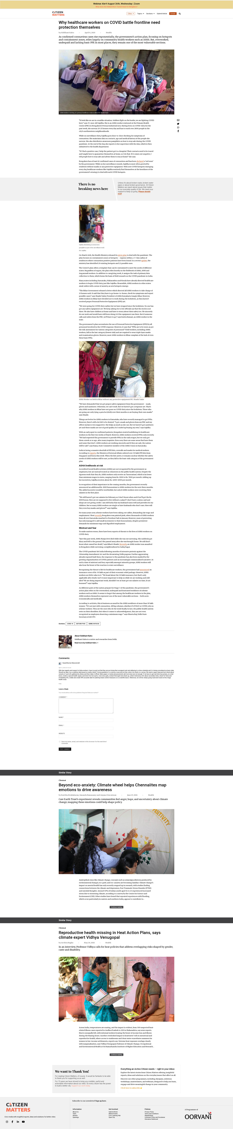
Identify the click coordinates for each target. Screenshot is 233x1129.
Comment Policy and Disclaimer (155, 1117)
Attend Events (113, 1114)
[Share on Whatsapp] (178, 127)
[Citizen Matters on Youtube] (23, 1121)
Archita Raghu (67, 943)
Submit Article (162, 14)
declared (140, 161)
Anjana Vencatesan (108, 795)
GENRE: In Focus (94, 623)
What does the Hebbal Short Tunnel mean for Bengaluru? (116, 7)
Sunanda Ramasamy (88, 795)
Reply (60, 683)
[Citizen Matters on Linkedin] (17, 1121)
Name (61, 717)
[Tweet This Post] (178, 124)
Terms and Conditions (152, 1114)
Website (62, 733)
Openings (76, 1117)
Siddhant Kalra (67, 33)
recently (98, 515)
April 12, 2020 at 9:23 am (65, 667)
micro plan (122, 255)
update (144, 261)
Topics (140, 14)
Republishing (149, 1115)
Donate (172, 14)
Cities (130, 14)
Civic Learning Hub (115, 1115)
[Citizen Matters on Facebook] (12, 1121)
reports (93, 453)
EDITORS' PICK (80, 623)
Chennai (62, 780)
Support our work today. (81, 1086)
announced (144, 570)
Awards (75, 1115)
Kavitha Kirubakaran (70, 795)
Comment (63, 697)
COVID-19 (70, 623)
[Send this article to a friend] (178, 120)
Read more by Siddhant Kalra (85, 643)
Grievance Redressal (151, 1119)
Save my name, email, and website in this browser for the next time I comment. (84, 742)
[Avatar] (65, 641)
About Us (76, 1112)
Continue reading (116, 907)
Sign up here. (100, 1101)
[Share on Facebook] (178, 131)
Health (109, 33)
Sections (149, 14)
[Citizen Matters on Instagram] (7, 1121)
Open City (112, 1117)
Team (74, 1114)
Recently (123, 544)
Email (61, 725)
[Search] (180, 14)
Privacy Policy (149, 1112)
